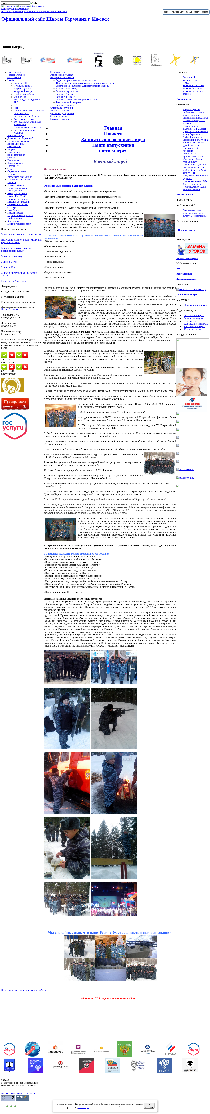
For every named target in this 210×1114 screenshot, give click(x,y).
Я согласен (149, 1106)
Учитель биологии (192, 88)
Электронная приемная (62, 77)
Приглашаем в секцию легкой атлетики (194, 188)
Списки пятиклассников (195, 117)
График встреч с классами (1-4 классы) (194, 127)
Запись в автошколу (11, 256)
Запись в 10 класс (10, 267)
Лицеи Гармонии (59, 116)
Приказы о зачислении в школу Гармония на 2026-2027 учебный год (195, 134)
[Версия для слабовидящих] (186, 14)
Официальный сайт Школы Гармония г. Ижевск (55, 19)
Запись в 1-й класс (59, 110)
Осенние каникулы (194, 315)
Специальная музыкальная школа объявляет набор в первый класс (193, 157)
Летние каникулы (193, 329)
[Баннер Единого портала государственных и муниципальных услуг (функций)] (15, 439)
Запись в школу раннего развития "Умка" (78, 99)
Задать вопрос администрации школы (21, 234)
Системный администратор (191, 78)
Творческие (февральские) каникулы (195, 322)
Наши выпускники (113, 145)
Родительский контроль (13, 281)
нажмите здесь (83, 1108)
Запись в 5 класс (9, 261)
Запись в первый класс (68, 91)
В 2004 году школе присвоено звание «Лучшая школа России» (34, 11)
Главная (113, 128)
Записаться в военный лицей (113, 139)
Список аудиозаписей (195, 305)
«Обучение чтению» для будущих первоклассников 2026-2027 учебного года (195, 179)
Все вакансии (183, 99)
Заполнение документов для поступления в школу (16, 249)
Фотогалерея (113, 150)
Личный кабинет (59, 72)
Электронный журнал (61, 74)
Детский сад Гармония (62, 113)
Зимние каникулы (193, 318)
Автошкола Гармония (61, 108)
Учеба (10, 80)
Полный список (9, 309)
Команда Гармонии (60, 119)
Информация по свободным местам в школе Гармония (193, 112)
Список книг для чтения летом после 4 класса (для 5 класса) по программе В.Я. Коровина (195, 145)
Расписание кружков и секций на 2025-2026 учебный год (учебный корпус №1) (195, 168)
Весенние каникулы (194, 326)
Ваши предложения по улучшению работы (23, 990)
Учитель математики (193, 85)
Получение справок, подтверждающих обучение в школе (86, 83)
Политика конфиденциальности (18, 1093)
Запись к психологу (66, 105)
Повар (186, 82)
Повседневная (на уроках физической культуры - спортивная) (195, 213)
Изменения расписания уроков (187, 259)
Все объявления (185, 194)
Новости (113, 133)
